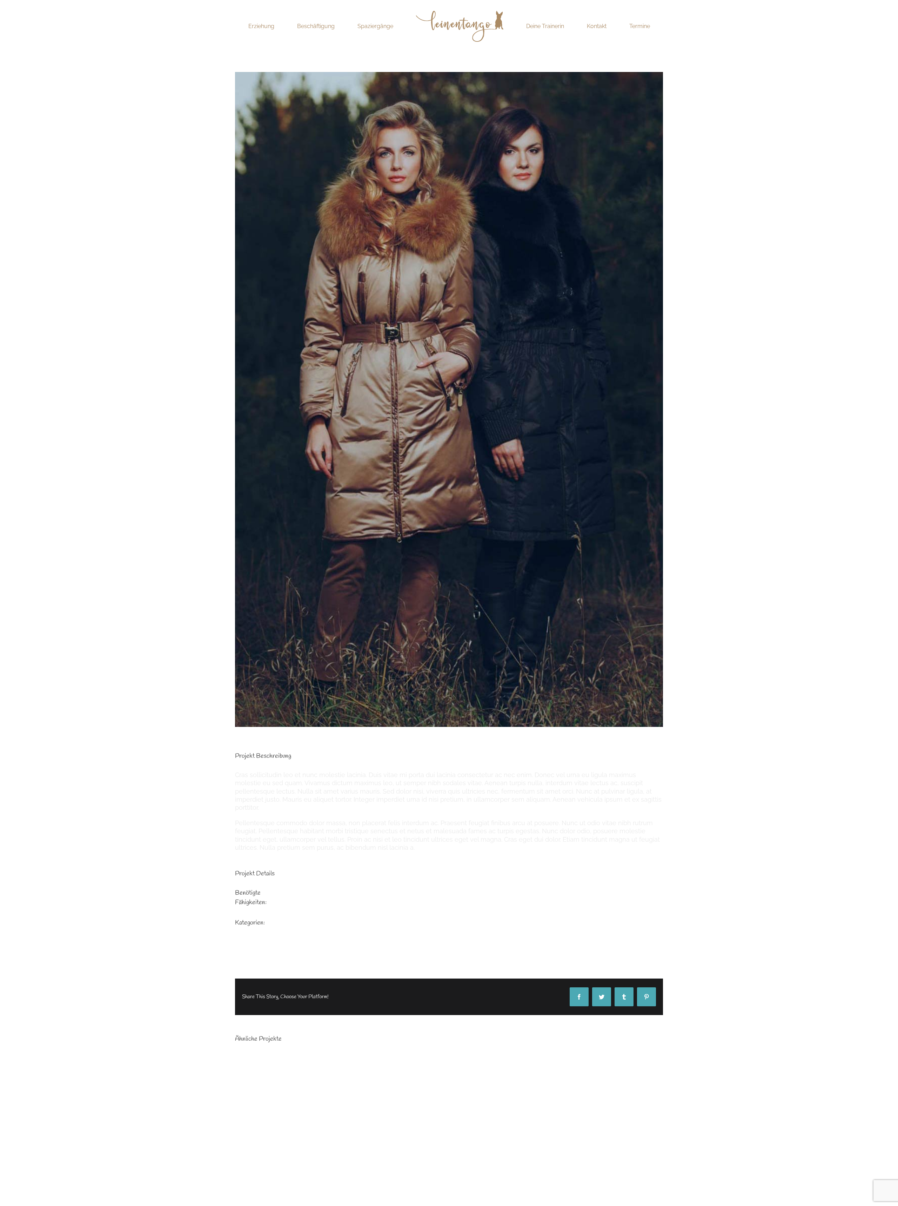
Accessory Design (302, 893)
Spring (284, 932)
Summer (288, 942)
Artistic (285, 902)
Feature (286, 923)
